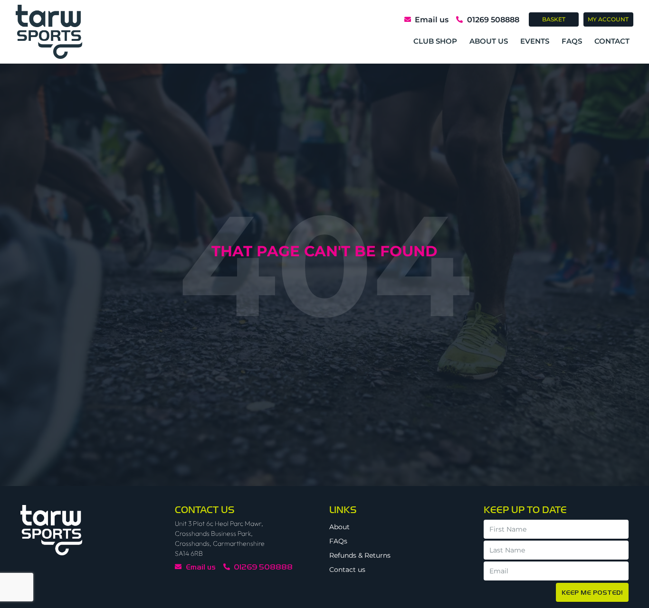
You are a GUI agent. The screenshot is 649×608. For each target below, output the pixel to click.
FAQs (572, 41)
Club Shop (435, 41)
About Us (488, 41)
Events (534, 41)
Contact (612, 41)
